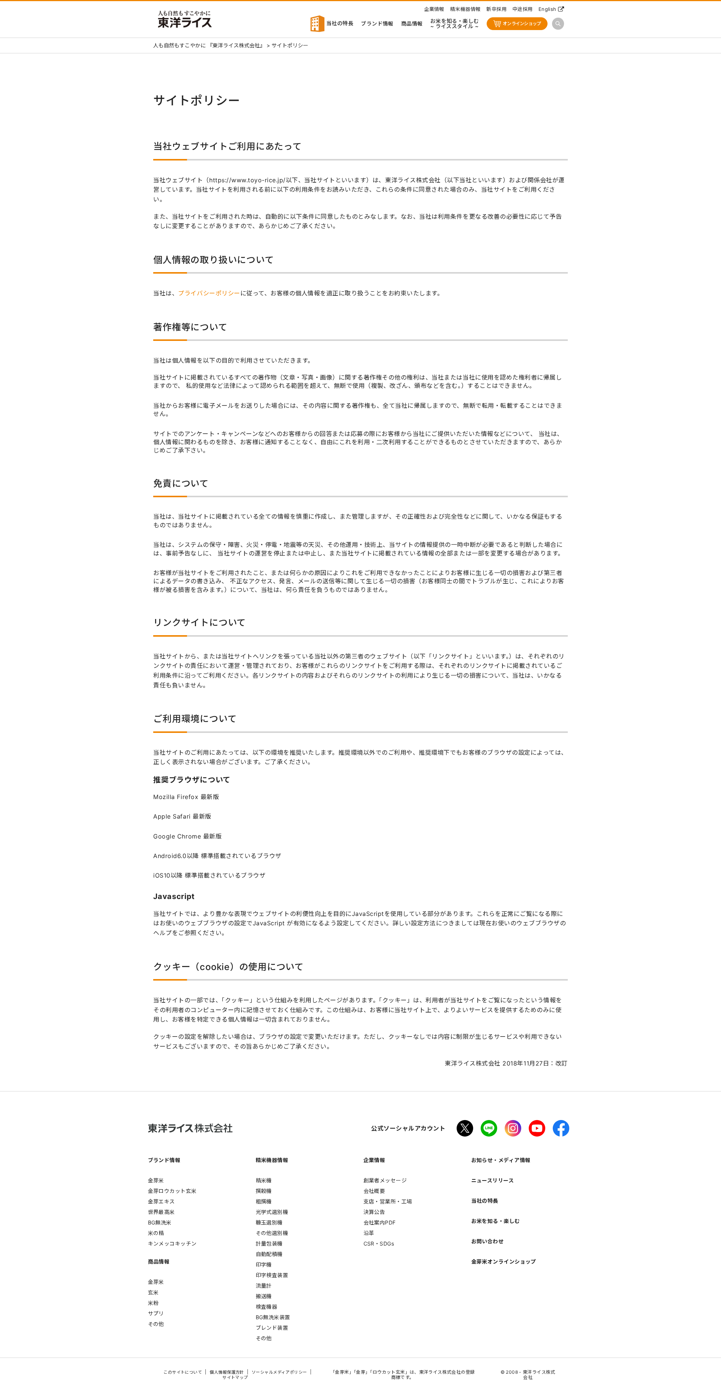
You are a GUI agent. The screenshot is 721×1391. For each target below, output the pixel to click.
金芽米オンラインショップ (503, 1261)
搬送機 (264, 1296)
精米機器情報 (465, 9)
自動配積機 (269, 1254)
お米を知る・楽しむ (495, 1221)
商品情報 (412, 23)
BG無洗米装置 (273, 1317)
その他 (156, 1324)
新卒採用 (496, 9)
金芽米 (156, 1180)
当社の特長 (338, 23)
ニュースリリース (492, 1180)
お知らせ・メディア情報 (501, 1160)
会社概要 (374, 1191)
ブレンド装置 (272, 1327)
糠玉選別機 (269, 1222)
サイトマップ (235, 1377)
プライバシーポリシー (209, 293)
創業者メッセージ (385, 1180)
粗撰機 (264, 1201)
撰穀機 (264, 1191)
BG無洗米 (160, 1222)
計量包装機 (269, 1243)
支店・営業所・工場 (388, 1201)
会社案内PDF (380, 1222)
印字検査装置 (272, 1275)
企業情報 (434, 9)
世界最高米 (161, 1212)
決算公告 (374, 1212)
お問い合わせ (487, 1241)
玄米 (153, 1292)
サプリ (156, 1313)
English (547, 9)
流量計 (264, 1285)
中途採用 (523, 9)
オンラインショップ (522, 23)
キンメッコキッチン (172, 1243)
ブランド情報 (377, 23)
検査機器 (267, 1306)
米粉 (153, 1303)
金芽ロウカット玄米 (172, 1191)
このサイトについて (182, 1372)
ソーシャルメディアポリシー (279, 1372)
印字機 (264, 1264)
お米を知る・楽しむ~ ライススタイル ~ (454, 23)
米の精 (156, 1233)
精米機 (264, 1180)
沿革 (369, 1233)
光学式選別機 (272, 1212)
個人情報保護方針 (227, 1372)
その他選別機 (272, 1233)
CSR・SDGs (379, 1243)
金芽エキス (161, 1201)
